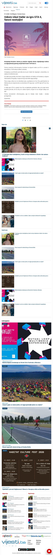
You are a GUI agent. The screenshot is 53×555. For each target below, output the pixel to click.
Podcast (22, 7)
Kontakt (38, 543)
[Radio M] (5, 536)
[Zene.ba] (17, 536)
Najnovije (15, 7)
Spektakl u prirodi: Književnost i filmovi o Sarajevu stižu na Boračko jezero (31, 201)
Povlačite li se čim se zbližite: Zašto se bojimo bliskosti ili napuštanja (30, 215)
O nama (29, 540)
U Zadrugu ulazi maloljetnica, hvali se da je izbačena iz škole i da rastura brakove (25, 155)
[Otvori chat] (49, 551)
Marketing (38, 540)
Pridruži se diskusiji (27, 111)
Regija (31, 7)
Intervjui (46, 7)
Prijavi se (18, 9)
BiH (27, 7)
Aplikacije (38, 542)
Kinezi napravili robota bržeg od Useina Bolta (25, 187)
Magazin (13, 10)
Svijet (36, 7)
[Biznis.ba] (36, 536)
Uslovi (29, 542)
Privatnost (30, 543)
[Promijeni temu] (46, 3)
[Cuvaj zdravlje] (26, 536)
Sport (40, 7)
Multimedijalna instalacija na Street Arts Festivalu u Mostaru (28, 158)
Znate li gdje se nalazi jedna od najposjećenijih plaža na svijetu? (29, 173)
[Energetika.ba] (46, 536)
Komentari (6, 10)
